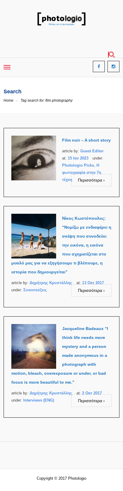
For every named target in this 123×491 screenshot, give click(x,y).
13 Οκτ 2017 (93, 283)
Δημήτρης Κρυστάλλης (51, 283)
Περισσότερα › (91, 180)
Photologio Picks (78, 165)
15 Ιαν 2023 (78, 158)
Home (8, 100)
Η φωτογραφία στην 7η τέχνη (81, 172)
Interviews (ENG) (38, 400)
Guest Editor (92, 151)
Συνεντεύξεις (35, 290)
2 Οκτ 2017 (92, 393)
